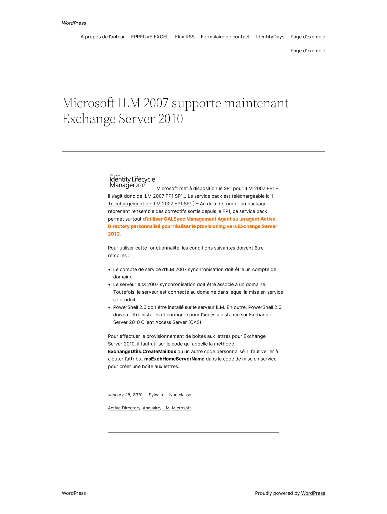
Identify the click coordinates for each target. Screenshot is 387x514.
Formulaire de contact (225, 36)
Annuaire (151, 407)
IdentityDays (270, 36)
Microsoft (181, 407)
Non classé (180, 394)
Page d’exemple (308, 36)
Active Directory (124, 407)
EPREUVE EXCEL (150, 36)
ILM (166, 407)
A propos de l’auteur (103, 36)
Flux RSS (185, 36)
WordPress (74, 23)
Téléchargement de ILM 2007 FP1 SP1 (150, 203)
